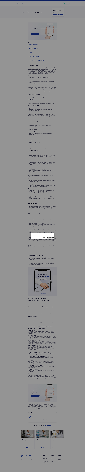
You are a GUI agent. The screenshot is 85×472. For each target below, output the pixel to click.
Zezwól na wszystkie (50, 237)
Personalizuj (43, 237)
